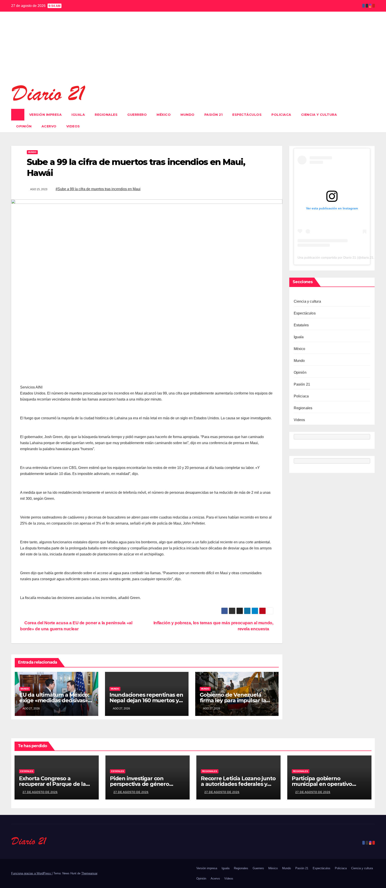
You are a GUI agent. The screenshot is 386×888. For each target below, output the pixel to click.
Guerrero (137, 115)
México (164, 115)
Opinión (24, 126)
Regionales (106, 115)
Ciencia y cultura (319, 115)
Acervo (49, 126)
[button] (371, 120)
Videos (73, 126)
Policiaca (281, 115)
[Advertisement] (193, 50)
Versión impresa (45, 115)
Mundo (187, 115)
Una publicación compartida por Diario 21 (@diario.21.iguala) (341, 257)
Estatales (301, 325)
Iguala (78, 115)
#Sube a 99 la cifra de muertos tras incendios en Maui (98, 189)
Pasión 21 (213, 115)
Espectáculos (247, 115)
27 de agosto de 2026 (40, 792)
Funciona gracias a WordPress (31, 873)
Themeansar (89, 873)
